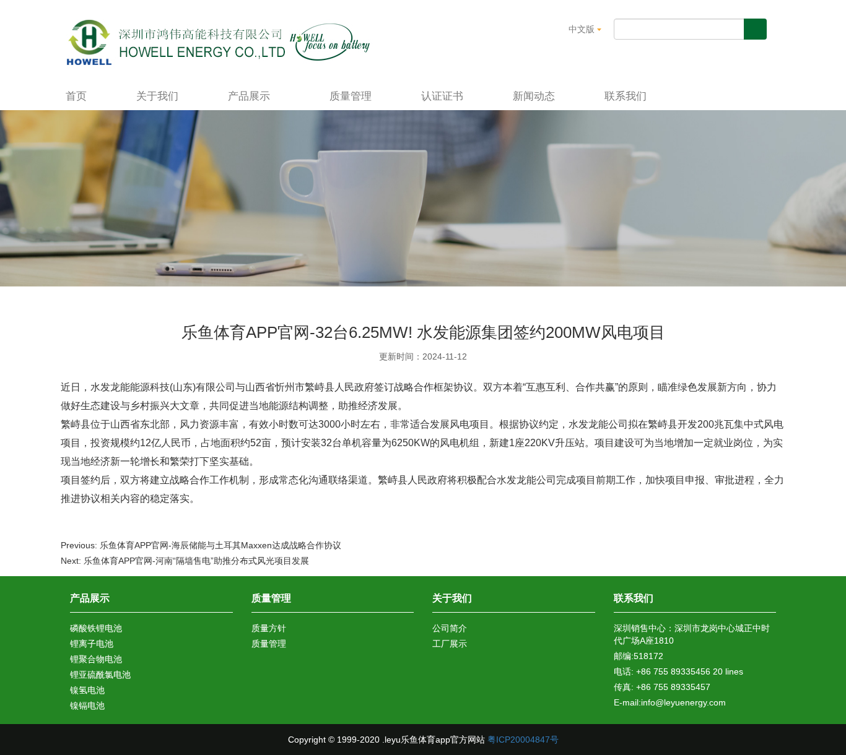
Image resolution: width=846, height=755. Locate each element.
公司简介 (449, 628)
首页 (76, 96)
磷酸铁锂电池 (96, 628)
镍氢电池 (87, 690)
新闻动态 (534, 96)
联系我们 (625, 96)
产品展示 (250, 96)
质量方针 (268, 628)
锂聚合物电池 (96, 659)
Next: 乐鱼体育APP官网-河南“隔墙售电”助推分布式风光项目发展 (185, 561)
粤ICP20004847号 (523, 739)
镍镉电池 (87, 705)
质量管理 (350, 96)
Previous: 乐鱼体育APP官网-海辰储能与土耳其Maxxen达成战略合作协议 (201, 545)
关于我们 (157, 96)
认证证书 (442, 96)
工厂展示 (449, 644)
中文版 (583, 29)
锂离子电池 (91, 644)
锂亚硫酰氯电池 (100, 675)
